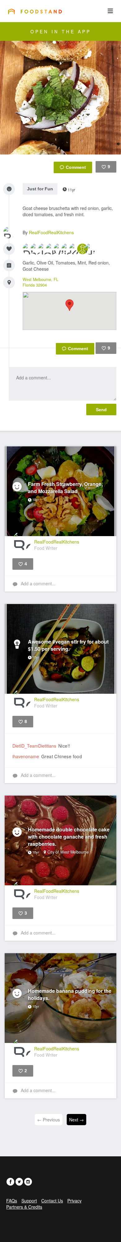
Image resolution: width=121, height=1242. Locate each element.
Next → (76, 1119)
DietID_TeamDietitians (34, 746)
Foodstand (35, 11)
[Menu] (110, 11)
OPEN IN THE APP (60, 31)
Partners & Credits (24, 1207)
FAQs (11, 1200)
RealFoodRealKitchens (51, 232)
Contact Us (52, 1200)
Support (29, 1200)
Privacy (74, 1200)
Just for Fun (40, 188)
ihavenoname (25, 756)
